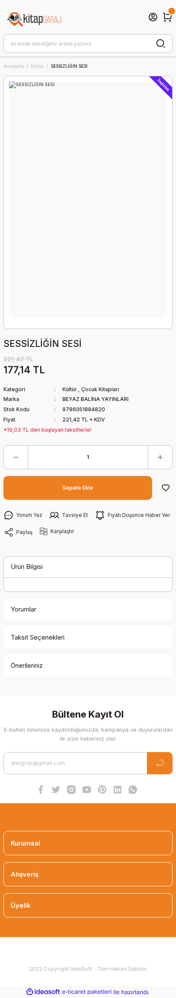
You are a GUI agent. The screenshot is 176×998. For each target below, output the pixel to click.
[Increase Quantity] (160, 457)
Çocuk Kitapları (100, 389)
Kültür (69, 389)
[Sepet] (167, 17)
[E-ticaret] (87, 992)
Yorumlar (23, 609)
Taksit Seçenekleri (38, 637)
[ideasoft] (43, 992)
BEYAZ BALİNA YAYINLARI (95, 399)
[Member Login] (153, 17)
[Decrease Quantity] (16, 457)
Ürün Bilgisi (27, 566)
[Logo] (34, 17)
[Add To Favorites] (166, 488)
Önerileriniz (27, 665)
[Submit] (160, 763)
